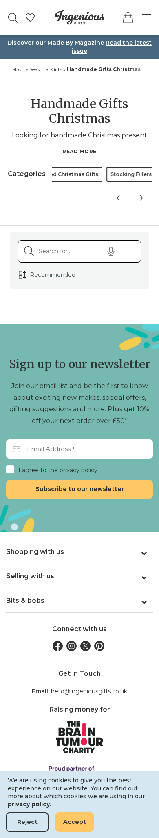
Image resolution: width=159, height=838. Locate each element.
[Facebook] (58, 646)
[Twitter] (85, 646)
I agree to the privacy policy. (58, 470)
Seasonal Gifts (45, 69)
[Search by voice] (111, 251)
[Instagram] (71, 646)
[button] (119, 198)
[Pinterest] (99, 646)
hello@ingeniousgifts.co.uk (89, 691)
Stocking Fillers (85, 174)
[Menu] (142, 17)
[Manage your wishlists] (30, 17)
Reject (27, 821)
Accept (74, 821)
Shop (18, 69)
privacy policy (29, 804)
